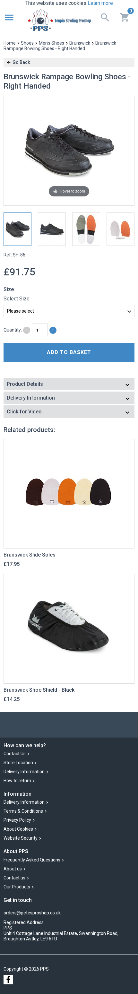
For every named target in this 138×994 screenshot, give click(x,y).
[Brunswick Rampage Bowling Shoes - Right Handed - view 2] (52, 229)
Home (10, 43)
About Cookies (18, 829)
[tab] (69, 385)
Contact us (14, 877)
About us (13, 868)
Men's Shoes (51, 43)
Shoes (27, 43)
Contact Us (15, 753)
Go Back (21, 62)
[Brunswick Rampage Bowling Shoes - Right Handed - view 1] (17, 229)
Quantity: (13, 330)
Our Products (17, 886)
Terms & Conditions (23, 811)
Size (9, 289)
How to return (17, 780)
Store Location (18, 762)
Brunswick (79, 43)
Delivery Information (24, 771)
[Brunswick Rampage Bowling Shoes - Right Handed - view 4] (120, 229)
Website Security (21, 838)
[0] (125, 16)
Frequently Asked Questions (32, 859)
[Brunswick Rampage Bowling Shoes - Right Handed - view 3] (86, 229)
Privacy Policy (17, 820)
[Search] (105, 17)
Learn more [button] (100, 3)
